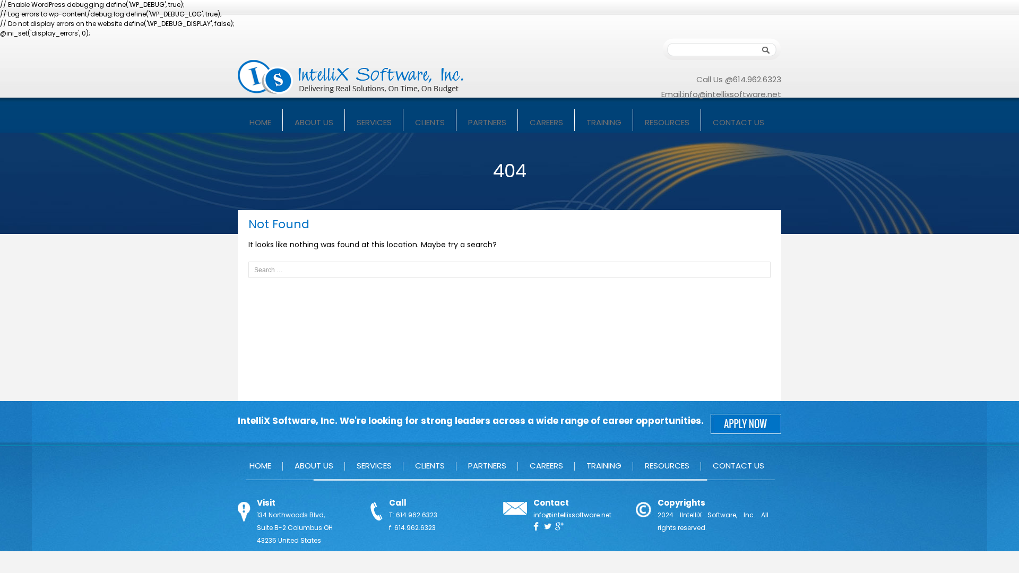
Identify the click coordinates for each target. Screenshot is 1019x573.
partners (487, 122)
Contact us (738, 122)
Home (260, 122)
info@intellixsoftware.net (732, 94)
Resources (667, 122)
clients (430, 122)
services (374, 122)
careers (546, 122)
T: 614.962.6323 (413, 514)
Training (603, 122)
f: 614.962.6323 (412, 527)
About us (314, 122)
